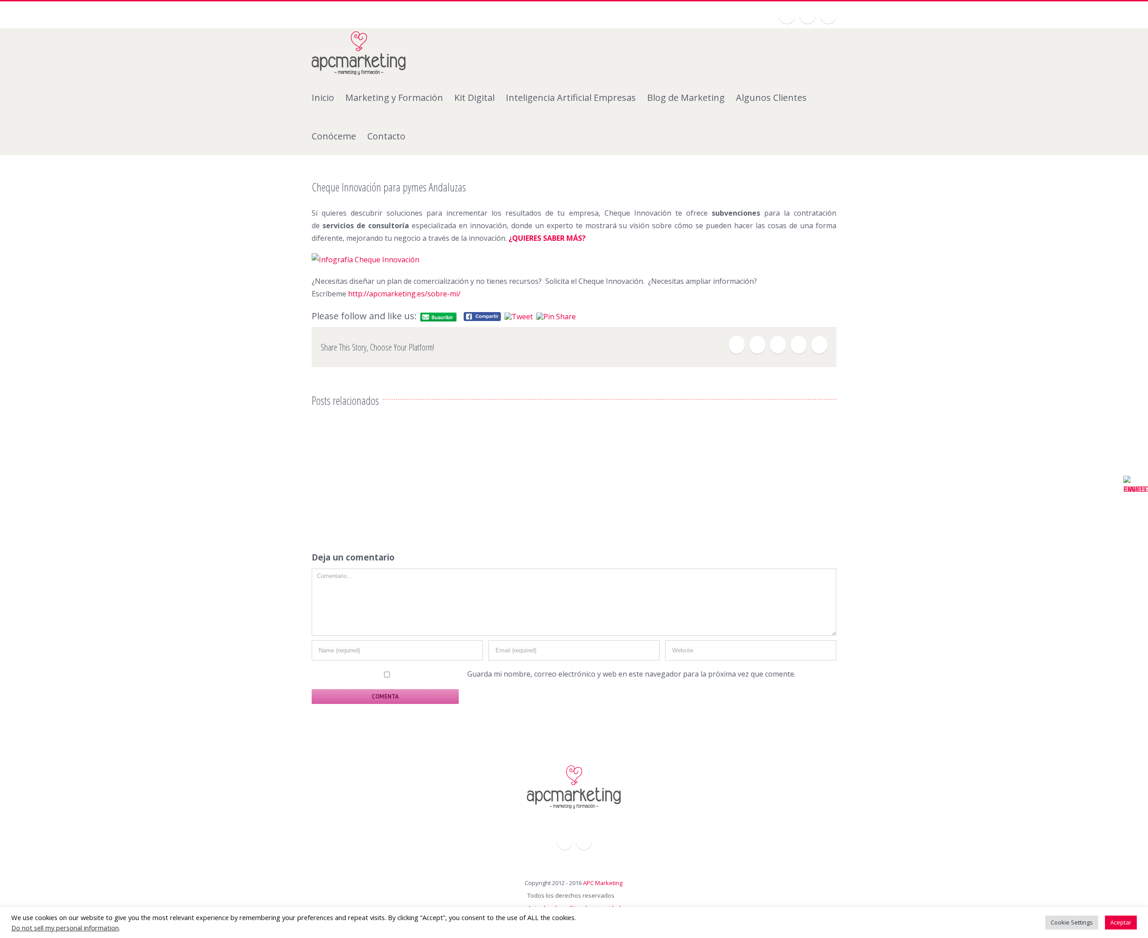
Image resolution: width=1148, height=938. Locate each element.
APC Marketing (602, 883)
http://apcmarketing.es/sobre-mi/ (404, 294)
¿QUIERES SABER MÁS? (547, 238)
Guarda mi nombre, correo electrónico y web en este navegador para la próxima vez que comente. (631, 674)
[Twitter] (787, 15)
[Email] (819, 345)
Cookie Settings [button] (1072, 922)
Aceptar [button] (1120, 922)
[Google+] (808, 15)
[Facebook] (737, 345)
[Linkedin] (828, 15)
